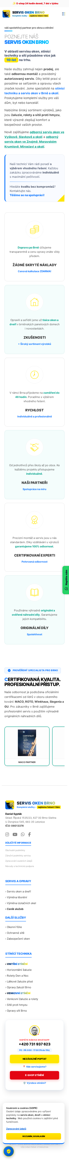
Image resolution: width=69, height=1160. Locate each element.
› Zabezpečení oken (17, 938)
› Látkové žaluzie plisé (19, 981)
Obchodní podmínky (15, 850)
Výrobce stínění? (34, 1082)
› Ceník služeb (14, 909)
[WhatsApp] (23, 834)
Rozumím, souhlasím (33, 1136)
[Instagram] (7, 834)
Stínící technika (18, 953)
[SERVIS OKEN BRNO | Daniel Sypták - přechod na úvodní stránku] (27, 13)
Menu (63, 13)
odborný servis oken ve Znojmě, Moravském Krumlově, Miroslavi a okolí (31, 141)
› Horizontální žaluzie (18, 969)
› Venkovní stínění (17, 993)
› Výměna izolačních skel (20, 903)
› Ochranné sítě (14, 933)
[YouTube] (15, 834)
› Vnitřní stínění (16, 963)
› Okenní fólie (13, 927)
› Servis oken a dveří (18, 891)
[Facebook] (29, 834)
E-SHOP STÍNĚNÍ (34, 1075)
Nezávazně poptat (35, 1058)
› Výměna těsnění (16, 897)
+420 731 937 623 (34, 1044)
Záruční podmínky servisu (18, 855)
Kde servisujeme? (34, 1066)
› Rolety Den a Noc (16, 975)
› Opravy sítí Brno (16, 1010)
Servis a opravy (18, 881)
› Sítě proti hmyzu (16, 1004)
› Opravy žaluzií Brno (18, 987)
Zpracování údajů (16, 1128)
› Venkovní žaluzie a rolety (21, 999)
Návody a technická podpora (19, 866)
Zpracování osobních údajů (18, 861)
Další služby (15, 917)
